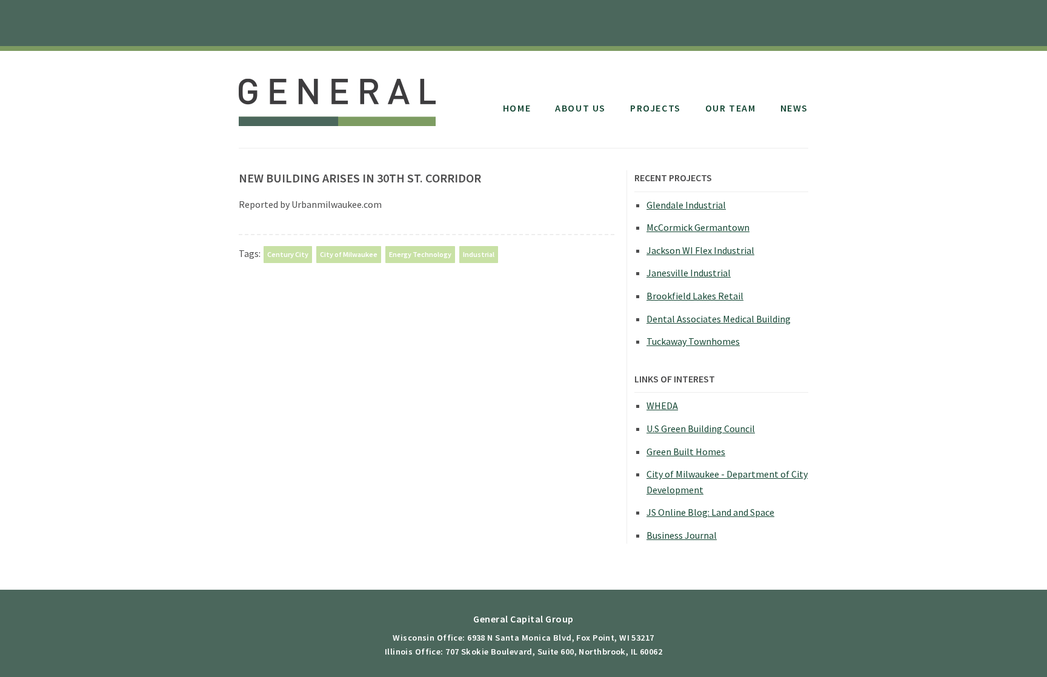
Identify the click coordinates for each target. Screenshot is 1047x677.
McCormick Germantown (698, 227)
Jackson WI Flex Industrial (700, 250)
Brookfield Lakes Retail (694, 296)
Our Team (730, 108)
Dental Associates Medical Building (718, 319)
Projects (655, 108)
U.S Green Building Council (700, 428)
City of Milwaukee (348, 254)
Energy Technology (420, 254)
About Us (580, 108)
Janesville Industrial (688, 273)
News (794, 108)
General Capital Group (337, 95)
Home (517, 108)
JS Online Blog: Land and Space (710, 512)
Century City (287, 254)
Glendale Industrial (686, 205)
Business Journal (681, 535)
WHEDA (662, 405)
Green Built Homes (685, 451)
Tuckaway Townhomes (693, 341)
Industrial (478, 254)
